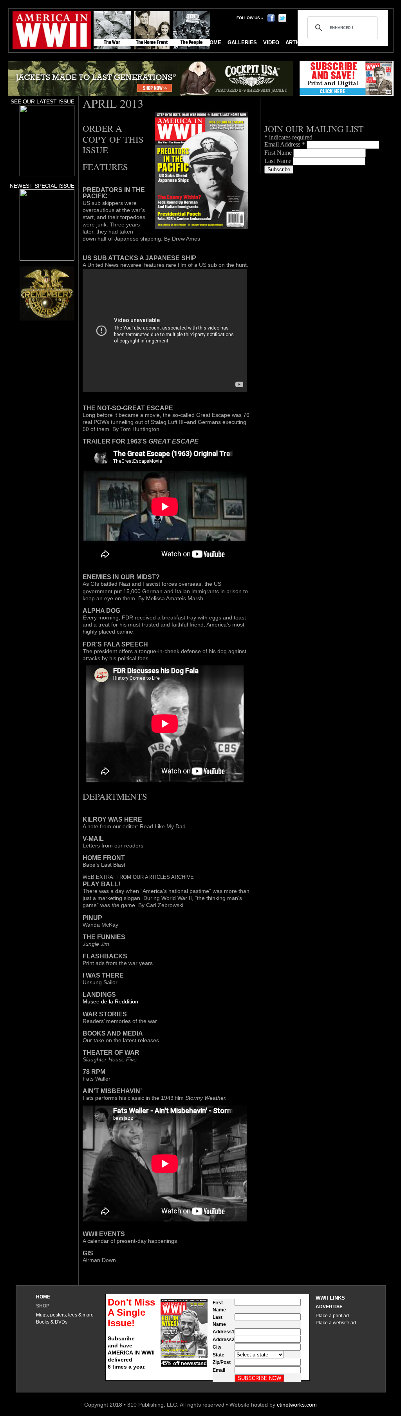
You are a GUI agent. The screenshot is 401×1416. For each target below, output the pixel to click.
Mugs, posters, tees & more (65, 1315)
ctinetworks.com (297, 1405)
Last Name (278, 161)
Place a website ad (336, 1322)
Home (43, 1297)
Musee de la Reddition (110, 1001)
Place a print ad (332, 1315)
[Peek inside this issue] (47, 174)
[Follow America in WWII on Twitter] (282, 18)
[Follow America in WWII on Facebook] (271, 18)
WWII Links (330, 1298)
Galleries (242, 42)
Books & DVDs (51, 1322)
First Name (278, 152)
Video (271, 42)
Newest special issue (42, 186)
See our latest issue (42, 101)
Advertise (329, 1306)
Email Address (284, 144)
